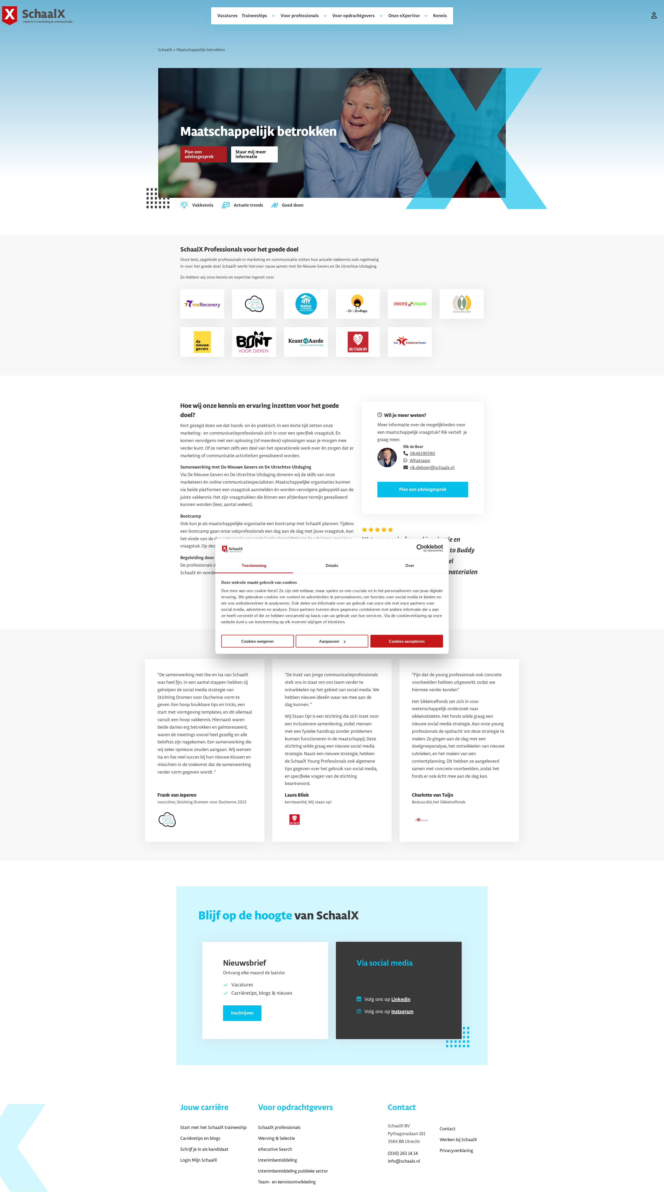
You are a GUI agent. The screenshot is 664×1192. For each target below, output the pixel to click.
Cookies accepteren (407, 641)
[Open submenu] (271, 16)
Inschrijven (242, 1013)
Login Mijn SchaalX (198, 1160)
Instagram (402, 1012)
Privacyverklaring (456, 1151)
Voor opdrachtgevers (353, 16)
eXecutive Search (275, 1149)
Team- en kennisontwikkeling (287, 1182)
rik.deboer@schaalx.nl (432, 468)
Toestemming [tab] (254, 565)
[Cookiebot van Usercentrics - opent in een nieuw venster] (420, 548)
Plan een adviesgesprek (199, 154)
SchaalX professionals (279, 1128)
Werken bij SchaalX (458, 1140)
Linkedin (400, 999)
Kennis (440, 16)
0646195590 (422, 454)
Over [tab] (409, 565)
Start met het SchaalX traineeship (213, 1128)
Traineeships (254, 16)
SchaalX (165, 50)
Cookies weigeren (257, 641)
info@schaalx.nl (404, 1161)
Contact (447, 1129)
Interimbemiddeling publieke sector (293, 1171)
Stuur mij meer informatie (251, 154)
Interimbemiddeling (277, 1160)
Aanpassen (329, 641)
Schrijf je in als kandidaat (204, 1149)
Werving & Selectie (276, 1138)
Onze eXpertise (404, 16)
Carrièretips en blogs (200, 1138)
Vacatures (227, 16)
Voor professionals (300, 16)
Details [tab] (332, 565)
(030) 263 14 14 (403, 1154)
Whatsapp (420, 461)
